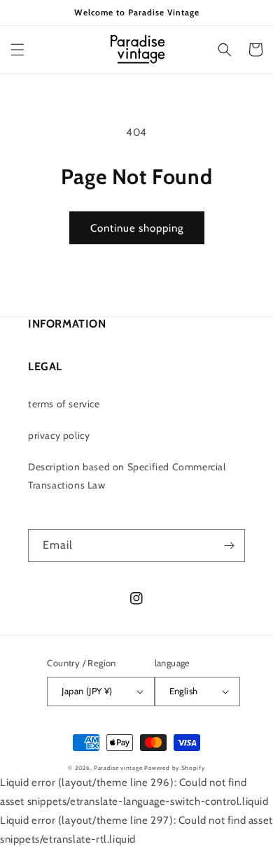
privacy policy (59, 435)
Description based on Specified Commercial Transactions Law (127, 476)
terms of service (64, 404)
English (183, 690)
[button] (17, 49)
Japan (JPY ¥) (87, 690)
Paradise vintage (118, 767)
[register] (229, 545)
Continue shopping (136, 228)
